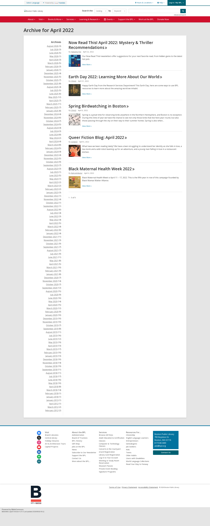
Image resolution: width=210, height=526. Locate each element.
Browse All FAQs (106, 435)
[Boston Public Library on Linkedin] (39, 452)
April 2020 (52, 305)
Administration (78, 435)
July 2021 (54, 253)
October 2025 (52, 80)
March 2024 (53, 145)
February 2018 (51, 393)
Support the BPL (79, 455)
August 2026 (52, 46)
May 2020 (52, 301)
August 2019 (51, 332)
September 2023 (50, 165)
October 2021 (52, 243)
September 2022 (50, 206)
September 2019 (50, 328)
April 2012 (53, 403)
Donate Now (163, 19)
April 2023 (53, 182)
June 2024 (53, 134)
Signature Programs (107, 471)
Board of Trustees (80, 438)
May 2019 (52, 342)
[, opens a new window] (36, 503)
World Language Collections (137, 461)
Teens (128, 452)
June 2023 (53, 175)
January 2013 (52, 400)
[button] (144, 2)
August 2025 (52, 87)
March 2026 (53, 63)
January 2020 (51, 315)
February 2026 (51, 66)
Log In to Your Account (108, 457)
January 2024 (52, 151)
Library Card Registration (109, 455)
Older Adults (131, 455)
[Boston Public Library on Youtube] (39, 447)
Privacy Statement (129, 487)
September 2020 (49, 288)
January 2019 (51, 356)
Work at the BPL (146, 19)
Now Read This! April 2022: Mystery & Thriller (111, 45)
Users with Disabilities (135, 458)
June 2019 (52, 339)
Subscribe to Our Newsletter (84, 452)
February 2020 (51, 311)
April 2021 (53, 264)
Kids (128, 449)
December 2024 (51, 114)
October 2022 (52, 202)
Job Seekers (131, 446)
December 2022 (51, 196)
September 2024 (50, 124)
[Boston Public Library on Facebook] (39, 433)
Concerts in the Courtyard (109, 449)
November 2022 (51, 199)
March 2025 (52, 104)
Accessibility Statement (148, 487)
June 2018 (52, 379)
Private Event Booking (108, 469)
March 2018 (52, 390)
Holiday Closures (52, 441)
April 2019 (52, 345)
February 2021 (51, 271)
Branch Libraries (51, 435)
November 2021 (51, 240)
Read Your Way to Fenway (137, 464)
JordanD (74, 142)
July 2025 (54, 90)
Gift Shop (76, 443)
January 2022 (52, 233)
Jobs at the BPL (78, 446)
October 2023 (52, 162)
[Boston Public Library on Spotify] (39, 457)
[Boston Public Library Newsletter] (39, 461)
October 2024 (52, 121)
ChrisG (73, 81)
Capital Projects (51, 446)
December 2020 (51, 277)
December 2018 (50, 359)
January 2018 (52, 397)
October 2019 (52, 325)
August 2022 (52, 209)
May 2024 (54, 138)
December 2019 (50, 318)
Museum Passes (106, 466)
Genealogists (131, 443)
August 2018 (51, 373)
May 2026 (54, 56)
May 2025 (52, 97)
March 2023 (53, 185)
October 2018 (51, 366)
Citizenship (130, 435)
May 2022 (54, 219)
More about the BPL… (81, 461)
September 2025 (50, 83)
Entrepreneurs (132, 441)
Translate (61, 3)
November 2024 (51, 117)
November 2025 (51, 76)
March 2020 (52, 308)
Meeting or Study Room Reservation (109, 461)
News (74, 449)
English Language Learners (137, 438)
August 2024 (52, 127)
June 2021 (52, 257)
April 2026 (53, 59)
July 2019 (53, 335)
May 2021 (54, 260)
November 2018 (50, 362)
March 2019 (52, 349)
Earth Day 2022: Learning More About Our (114, 76)
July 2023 (54, 172)
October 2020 (52, 284)
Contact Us (76, 458)
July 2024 (54, 131)
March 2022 (53, 226)
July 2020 (54, 294)
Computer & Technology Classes (109, 444)
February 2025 (51, 107)
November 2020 (50, 281)
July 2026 (54, 49)
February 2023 (51, 189)
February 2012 (51, 410)
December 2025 (51, 73)
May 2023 (54, 179)
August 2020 (51, 291)
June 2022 (53, 216)
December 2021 (50, 236)
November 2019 (50, 322)
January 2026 (52, 70)
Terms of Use (115, 487)
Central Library (51, 438)
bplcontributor (76, 173)
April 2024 (53, 141)
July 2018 (53, 376)
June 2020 (52, 298)
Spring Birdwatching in (97, 106)
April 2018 (53, 386)
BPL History (77, 441)
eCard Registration (107, 452)
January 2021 (52, 274)
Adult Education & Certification (111, 438)
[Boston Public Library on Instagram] (39, 442)
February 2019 (50, 352)
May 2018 (52, 383)
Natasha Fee (76, 52)
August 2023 (52, 168)
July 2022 (54, 213)
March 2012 (53, 407)
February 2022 (51, 230)
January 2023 (52, 192)
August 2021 (52, 250)
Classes (102, 441)
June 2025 (53, 93)
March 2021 (52, 267)
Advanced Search (180, 15)
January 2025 (52, 110)
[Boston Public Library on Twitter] (39, 438)
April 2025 (53, 100)
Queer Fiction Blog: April (96, 137)
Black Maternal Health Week (100, 168)
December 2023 (51, 155)
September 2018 (49, 369)
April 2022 (53, 223)
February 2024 (51, 148)
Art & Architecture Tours (55, 443)
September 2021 (50, 247)
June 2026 (53, 53)
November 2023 (51, 158)
